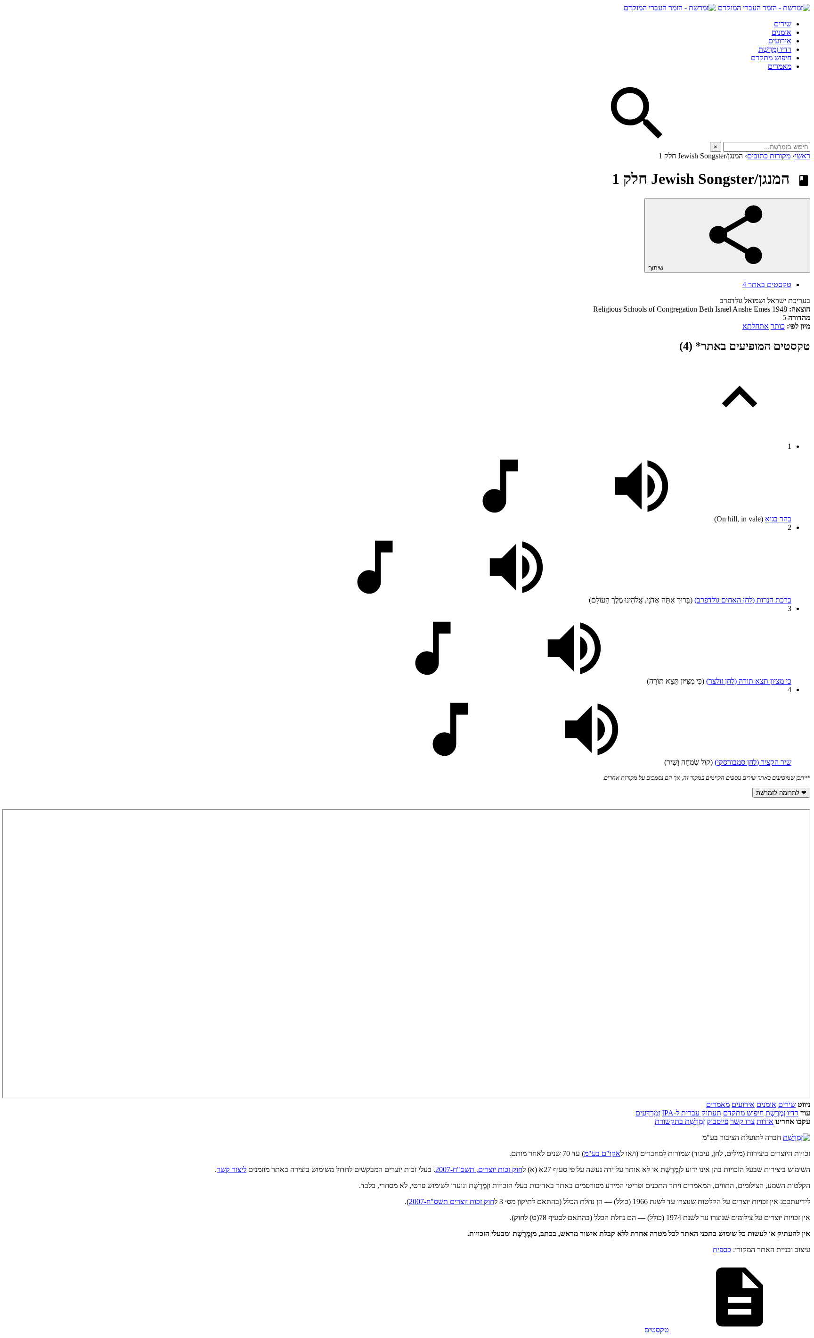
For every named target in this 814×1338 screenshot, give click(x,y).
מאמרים (779, 66)
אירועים (779, 41)
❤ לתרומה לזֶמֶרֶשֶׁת (781, 792)
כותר (778, 326)
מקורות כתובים (768, 156)
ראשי (802, 156)
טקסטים (656, 1330)
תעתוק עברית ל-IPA (691, 1113)
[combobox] (766, 147)
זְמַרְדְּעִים (647, 1113)
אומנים (781, 32)
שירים (782, 24)
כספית (722, 1250)
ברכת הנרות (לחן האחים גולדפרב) (742, 600)
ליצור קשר (231, 1169)
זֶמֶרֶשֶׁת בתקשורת (680, 1121)
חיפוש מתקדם (771, 58)
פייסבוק (717, 1121)
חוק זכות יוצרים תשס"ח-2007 (451, 1202)
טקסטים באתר (766, 285)
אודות (765, 1121)
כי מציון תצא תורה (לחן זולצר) (748, 681)
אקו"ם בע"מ (602, 1153)
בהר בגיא (778, 519)
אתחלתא (755, 326)
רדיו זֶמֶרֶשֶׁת (781, 1113)
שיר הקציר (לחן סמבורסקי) (753, 762)
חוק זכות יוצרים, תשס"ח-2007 (478, 1169)
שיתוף (656, 268)
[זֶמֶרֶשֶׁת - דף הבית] (796, 1137)
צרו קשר (742, 1121)
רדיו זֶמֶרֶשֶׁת (774, 49)
